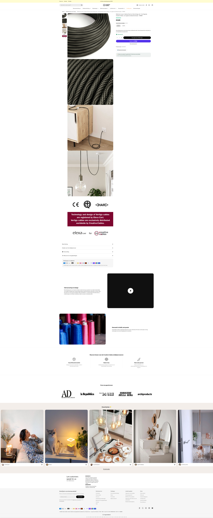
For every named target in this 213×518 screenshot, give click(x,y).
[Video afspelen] (130, 290)
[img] (92, 476)
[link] (68, 394)
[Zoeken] (81, 5)
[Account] (146, 5)
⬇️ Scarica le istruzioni (121, 50)
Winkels (69, 1)
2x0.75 (118, 25)
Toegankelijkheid (107, 514)
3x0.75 (123, 25)
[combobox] (71, 5)
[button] (118, 17)
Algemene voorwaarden (76, 499)
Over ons (61, 1)
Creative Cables (64, 511)
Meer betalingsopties (133, 43)
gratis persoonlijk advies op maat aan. (125, 55)
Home (63, 11)
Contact (65, 1)
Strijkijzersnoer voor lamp (71, 11)
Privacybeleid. (61, 501)
